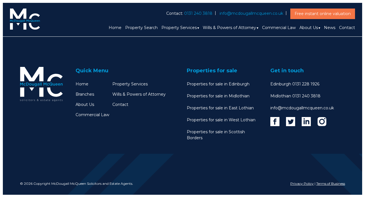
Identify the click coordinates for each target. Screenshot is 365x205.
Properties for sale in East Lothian (220, 107)
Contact (347, 27)
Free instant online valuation (323, 13)
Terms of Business (330, 183)
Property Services (179, 27)
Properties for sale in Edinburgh (218, 84)
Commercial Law (279, 27)
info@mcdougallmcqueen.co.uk (251, 13)
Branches (85, 94)
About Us (308, 27)
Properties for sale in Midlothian (218, 96)
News (329, 27)
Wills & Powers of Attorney (229, 27)
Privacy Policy (302, 183)
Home (115, 27)
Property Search (141, 27)
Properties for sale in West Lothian (221, 119)
